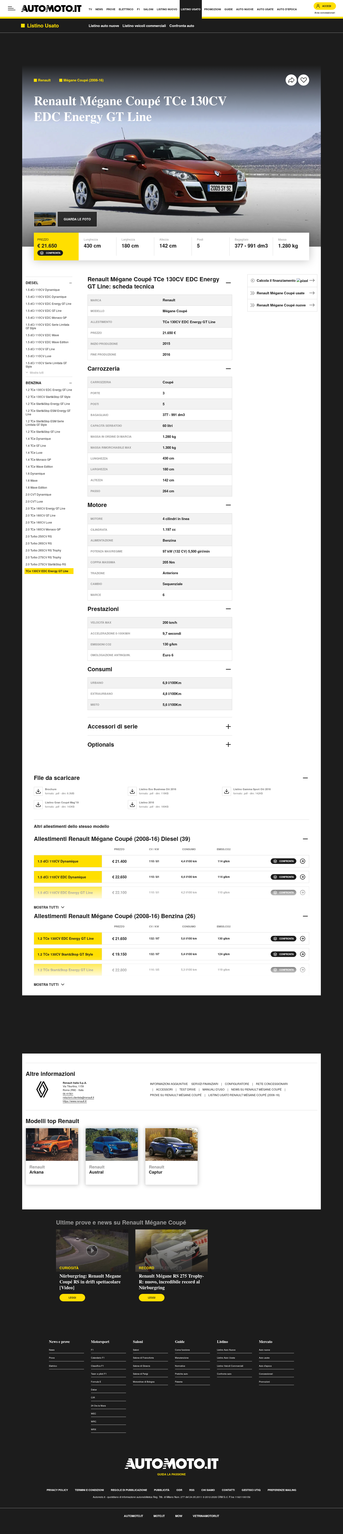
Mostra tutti (37, 372)
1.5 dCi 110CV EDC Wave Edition (47, 342)
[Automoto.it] (51, 8)
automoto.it (133, 1516)
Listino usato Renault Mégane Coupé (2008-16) (244, 1095)
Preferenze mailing (282, 1490)
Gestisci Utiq (251, 1490)
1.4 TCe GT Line (36, 445)
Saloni (138, 1341)
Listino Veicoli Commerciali (230, 1365)
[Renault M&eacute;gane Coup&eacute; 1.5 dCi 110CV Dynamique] (302, 861)
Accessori (164, 1089)
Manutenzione (182, 1357)
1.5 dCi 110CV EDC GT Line (44, 310)
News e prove (59, 1341)
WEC (93, 1413)
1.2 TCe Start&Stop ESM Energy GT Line (48, 412)
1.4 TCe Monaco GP (38, 459)
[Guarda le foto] (45, 219)
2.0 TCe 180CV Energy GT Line (45, 508)
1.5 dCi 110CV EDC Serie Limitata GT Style (47, 326)
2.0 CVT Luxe (34, 501)
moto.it (159, 1516)
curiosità (69, 1267)
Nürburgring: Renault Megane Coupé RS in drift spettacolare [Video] (90, 1281)
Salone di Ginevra (141, 1365)
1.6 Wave (32, 480)
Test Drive (187, 1089)
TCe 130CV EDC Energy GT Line (47, 571)
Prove (52, 1357)
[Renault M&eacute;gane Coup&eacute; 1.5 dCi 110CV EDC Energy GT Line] (302, 892)
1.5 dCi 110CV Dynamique (43, 290)
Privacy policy (57, 1490)
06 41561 (68, 1093)
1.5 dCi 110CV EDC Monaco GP (46, 317)
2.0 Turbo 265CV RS (39, 543)
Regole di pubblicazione (129, 1490)
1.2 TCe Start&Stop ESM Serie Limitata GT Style (45, 422)
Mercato (265, 1341)
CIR (93, 1397)
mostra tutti (46, 907)
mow (178, 1516)
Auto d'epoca (265, 1365)
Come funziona (182, 1349)
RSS (191, 1490)
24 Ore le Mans (98, 1405)
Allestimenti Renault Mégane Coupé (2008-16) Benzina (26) (114, 916)
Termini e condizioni (89, 1490)
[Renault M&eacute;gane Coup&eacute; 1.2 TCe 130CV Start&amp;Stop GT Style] (302, 954)
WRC (93, 1421)
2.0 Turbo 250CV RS (39, 536)
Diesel (32, 282)
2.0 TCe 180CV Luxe (39, 522)
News (52, 1349)
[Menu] (11, 8)
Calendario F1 (98, 1357)
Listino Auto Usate (226, 1357)
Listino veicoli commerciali (144, 25)
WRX (93, 1429)
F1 (92, 1349)
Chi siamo (208, 1490)
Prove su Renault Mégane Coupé (176, 1095)
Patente (178, 1381)
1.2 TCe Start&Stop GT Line (43, 431)
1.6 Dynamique (35, 473)
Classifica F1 (97, 1365)
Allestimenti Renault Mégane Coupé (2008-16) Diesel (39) (112, 838)
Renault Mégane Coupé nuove (281, 305)
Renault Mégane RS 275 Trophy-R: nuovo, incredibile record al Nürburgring (171, 1281)
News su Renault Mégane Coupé (256, 1089)
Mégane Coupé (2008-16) (83, 80)
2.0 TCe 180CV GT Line (41, 515)
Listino (222, 1341)
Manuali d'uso (214, 1089)
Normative (180, 1365)
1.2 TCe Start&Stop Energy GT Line (48, 404)
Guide (180, 1341)
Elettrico (53, 1365)
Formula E (96, 1381)
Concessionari (266, 1373)
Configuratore (237, 1084)
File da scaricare (57, 777)
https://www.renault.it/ (75, 1101)
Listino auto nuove (104, 25)
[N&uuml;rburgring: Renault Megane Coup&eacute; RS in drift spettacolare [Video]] (92, 1250)
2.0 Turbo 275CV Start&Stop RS (46, 564)
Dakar (94, 1389)
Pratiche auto (181, 1373)
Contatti (228, 1490)
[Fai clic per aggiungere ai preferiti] (303, 80)
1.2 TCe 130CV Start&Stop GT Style (48, 397)
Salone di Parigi (140, 1373)
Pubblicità (161, 1490)
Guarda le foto (77, 219)
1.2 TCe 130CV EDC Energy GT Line (49, 390)
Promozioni (264, 1381)
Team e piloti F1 (99, 1373)
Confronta (53, 253)
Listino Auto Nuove (226, 1349)
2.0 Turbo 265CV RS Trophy (43, 550)
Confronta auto (181, 25)
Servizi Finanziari (205, 1084)
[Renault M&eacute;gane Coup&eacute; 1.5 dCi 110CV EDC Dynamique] (302, 877)
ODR (179, 1490)
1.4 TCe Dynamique (38, 438)
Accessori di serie (113, 726)
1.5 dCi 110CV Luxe (38, 356)
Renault (44, 80)
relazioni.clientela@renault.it (78, 1097)
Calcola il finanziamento (277, 280)
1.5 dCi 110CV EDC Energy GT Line (48, 303)
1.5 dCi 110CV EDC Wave (42, 335)
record (146, 1267)
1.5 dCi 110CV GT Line (40, 349)
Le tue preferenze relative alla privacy (73, 1531)
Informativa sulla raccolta (20, 1531)
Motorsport (100, 1341)
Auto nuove (264, 1349)
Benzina (33, 382)
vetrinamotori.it (206, 1516)
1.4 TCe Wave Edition (39, 466)
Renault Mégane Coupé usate (280, 292)
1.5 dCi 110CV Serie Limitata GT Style (46, 364)
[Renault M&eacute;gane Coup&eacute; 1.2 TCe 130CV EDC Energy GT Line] (302, 938)
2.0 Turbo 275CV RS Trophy (43, 557)
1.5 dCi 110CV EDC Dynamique (46, 297)
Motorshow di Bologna (143, 1381)
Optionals (101, 744)
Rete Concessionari (272, 1084)
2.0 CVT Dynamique (38, 494)
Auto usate (264, 1357)
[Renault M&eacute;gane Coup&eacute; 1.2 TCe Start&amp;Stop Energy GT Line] (302, 970)
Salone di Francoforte (143, 1357)
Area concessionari (325, 12)
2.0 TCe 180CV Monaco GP (43, 529)
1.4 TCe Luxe (34, 452)
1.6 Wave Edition (36, 487)
